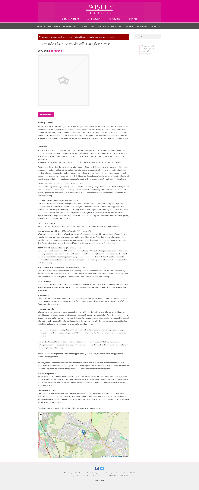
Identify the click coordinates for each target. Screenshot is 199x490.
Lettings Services (87, 26)
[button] (83, 432)
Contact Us (155, 26)
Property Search (52, 26)
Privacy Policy (99, 480)
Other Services (115, 26)
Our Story (129, 26)
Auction (102, 26)
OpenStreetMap (116, 457)
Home (39, 26)
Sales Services (69, 26)
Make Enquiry (45, 115)
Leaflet (105, 457)
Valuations (142, 26)
